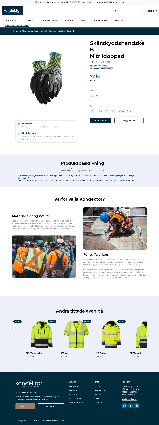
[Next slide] (147, 335)
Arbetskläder (74, 386)
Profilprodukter (75, 399)
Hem (17, 31)
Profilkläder (73, 394)
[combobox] (77, 11)
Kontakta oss (100, 390)
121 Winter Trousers (22, 353)
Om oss (98, 386)
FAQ (97, 399)
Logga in (98, 402)
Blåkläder (105, 62)
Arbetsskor (73, 390)
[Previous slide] (12, 335)
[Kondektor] (12, 10)
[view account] (141, 11)
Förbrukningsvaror (76, 402)
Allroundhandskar (30, 31)
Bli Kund (98, 394)
